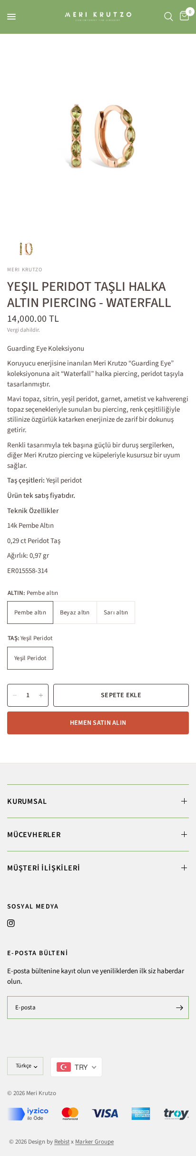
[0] (182, 16)
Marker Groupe (94, 1141)
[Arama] (168, 16)
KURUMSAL (27, 801)
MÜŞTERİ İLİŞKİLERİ (43, 868)
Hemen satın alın (98, 723)
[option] (98, 132)
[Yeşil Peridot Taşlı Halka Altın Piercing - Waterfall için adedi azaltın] (15, 695)
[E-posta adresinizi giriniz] (179, 1007)
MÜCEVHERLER (34, 835)
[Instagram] (11, 923)
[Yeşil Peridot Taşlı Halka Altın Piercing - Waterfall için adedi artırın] (41, 695)
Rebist (61, 1141)
